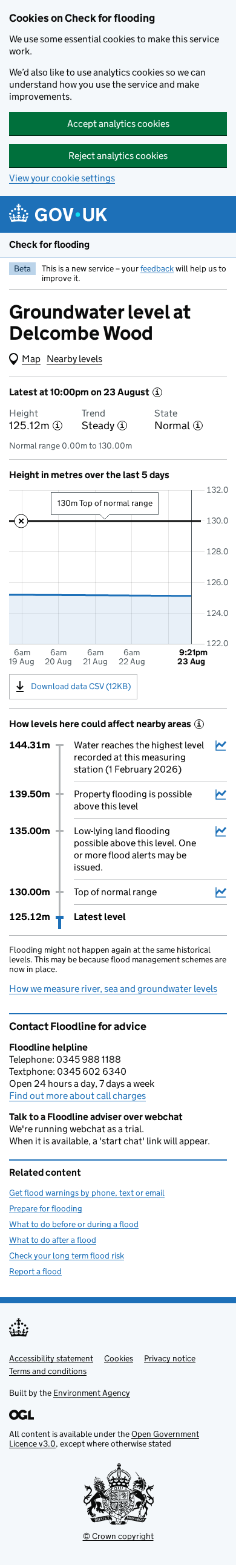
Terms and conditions (48, 1371)
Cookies (118, 1358)
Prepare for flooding (45, 1208)
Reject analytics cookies (118, 155)
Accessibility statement (51, 1358)
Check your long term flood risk (66, 1255)
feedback (157, 268)
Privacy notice (169, 1358)
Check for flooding (49, 244)
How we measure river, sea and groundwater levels (113, 988)
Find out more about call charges (77, 1095)
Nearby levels (74, 359)
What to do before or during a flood (74, 1224)
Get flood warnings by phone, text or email (87, 1192)
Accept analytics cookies (118, 123)
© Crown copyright (118, 1536)
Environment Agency (91, 1392)
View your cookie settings (62, 178)
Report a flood (35, 1271)
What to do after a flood (52, 1239)
